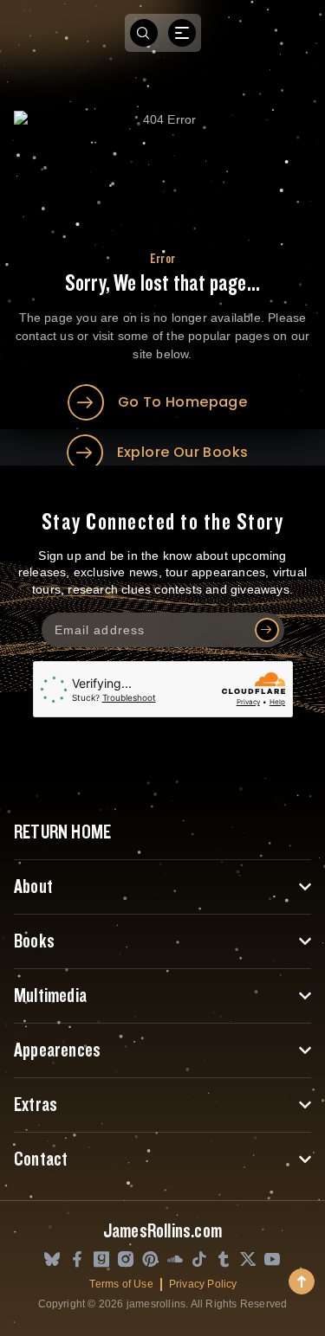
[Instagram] (125, 1260)
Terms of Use (121, 1284)
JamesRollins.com (162, 1231)
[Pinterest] (150, 1260)
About (33, 887)
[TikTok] (199, 1260)
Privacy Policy (203, 1284)
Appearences (57, 1050)
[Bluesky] (52, 1260)
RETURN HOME (62, 832)
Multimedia (50, 996)
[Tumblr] (223, 1260)
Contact (41, 1159)
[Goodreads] (101, 1260)
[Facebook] (77, 1260)
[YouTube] (272, 1260)
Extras (35, 1105)
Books (34, 941)
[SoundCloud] (175, 1260)
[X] (248, 1260)
